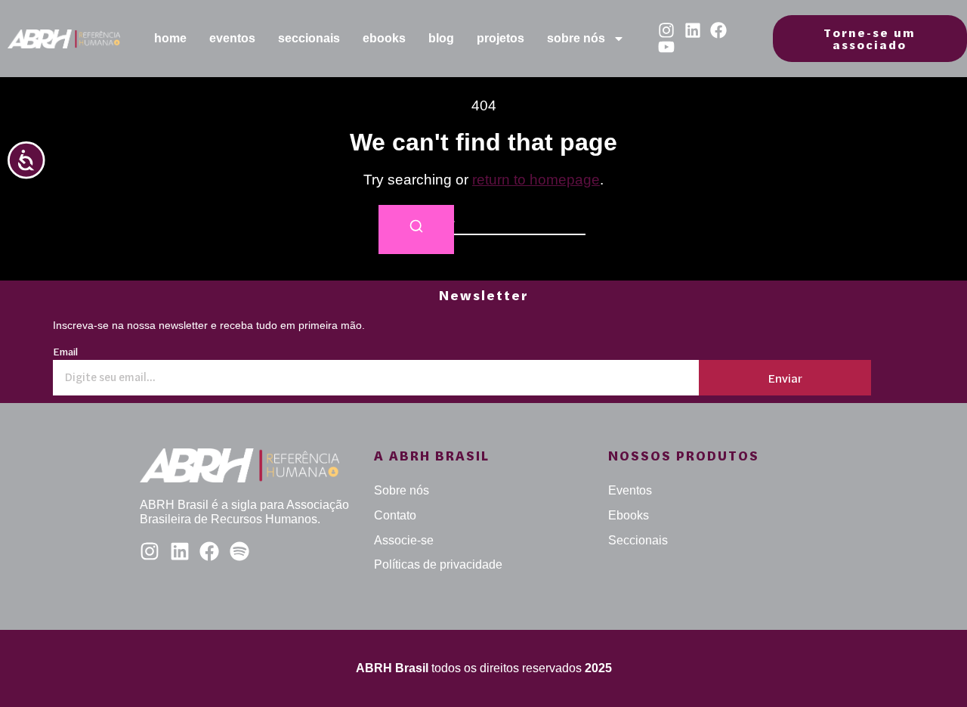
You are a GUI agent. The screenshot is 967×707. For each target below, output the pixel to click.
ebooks (384, 38)
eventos (232, 38)
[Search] (416, 229)
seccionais (309, 38)
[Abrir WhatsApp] (929, 669)
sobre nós (576, 38)
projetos (500, 38)
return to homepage (536, 180)
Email (65, 352)
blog (441, 38)
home (170, 38)
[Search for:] (483, 219)
